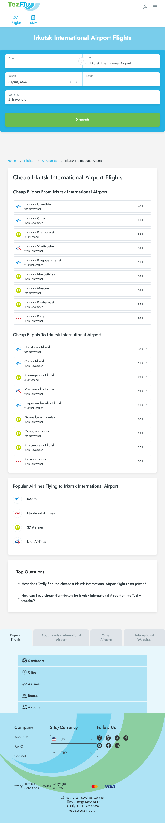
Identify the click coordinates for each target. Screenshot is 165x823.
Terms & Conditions (31, 786)
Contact (20, 755)
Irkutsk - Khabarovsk (39, 302)
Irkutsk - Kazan (35, 316)
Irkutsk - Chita (34, 218)
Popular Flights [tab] (16, 637)
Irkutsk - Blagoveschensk (43, 260)
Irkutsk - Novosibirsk (39, 274)
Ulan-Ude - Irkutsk (37, 347)
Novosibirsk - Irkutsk (39, 417)
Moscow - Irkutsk (36, 431)
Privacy (18, 786)
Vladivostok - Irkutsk (39, 389)
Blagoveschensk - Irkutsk (43, 403)
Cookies (45, 786)
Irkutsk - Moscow (36, 288)
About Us (21, 736)
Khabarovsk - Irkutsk (39, 445)
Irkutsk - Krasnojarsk (39, 232)
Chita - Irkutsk (34, 361)
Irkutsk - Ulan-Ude (37, 204)
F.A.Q (18, 746)
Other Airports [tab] (106, 637)
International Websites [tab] (144, 637)
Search (82, 120)
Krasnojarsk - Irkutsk (39, 375)
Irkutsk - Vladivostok (39, 246)
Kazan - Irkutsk (35, 459)
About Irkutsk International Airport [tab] (61, 637)
